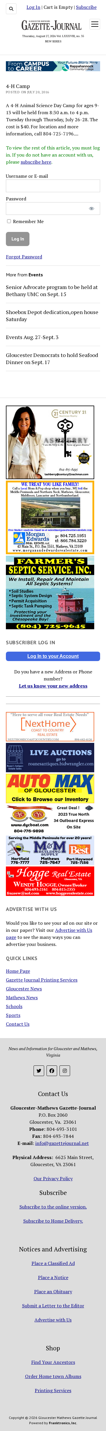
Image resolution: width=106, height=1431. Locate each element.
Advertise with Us (53, 1320)
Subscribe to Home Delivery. (53, 1221)
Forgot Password (24, 256)
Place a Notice (53, 1277)
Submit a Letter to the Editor (53, 1305)
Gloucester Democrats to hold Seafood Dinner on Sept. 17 (52, 358)
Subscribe (86, 7)
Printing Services (53, 1390)
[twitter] (39, 1070)
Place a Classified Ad (53, 1263)
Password (16, 198)
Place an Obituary (53, 1291)
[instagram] (64, 1070)
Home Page (18, 971)
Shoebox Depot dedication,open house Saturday (52, 315)
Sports (13, 1015)
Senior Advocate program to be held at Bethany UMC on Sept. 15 (52, 290)
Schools (14, 1006)
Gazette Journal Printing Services (41, 980)
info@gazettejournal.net (62, 1143)
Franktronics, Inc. (63, 1423)
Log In (33, 7)
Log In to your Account (53, 656)
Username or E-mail (27, 176)
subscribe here (36, 162)
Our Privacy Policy (53, 1178)
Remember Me (28, 221)
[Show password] (91, 208)
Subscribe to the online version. (53, 1206)
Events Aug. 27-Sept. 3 (32, 337)
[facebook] (52, 1070)
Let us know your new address (53, 686)
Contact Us (17, 1024)
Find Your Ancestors (53, 1362)
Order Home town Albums (53, 1376)
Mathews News (22, 997)
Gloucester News (24, 988)
